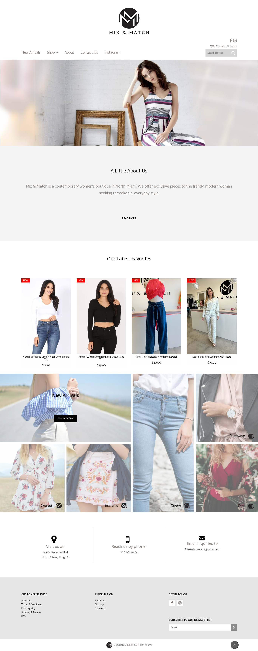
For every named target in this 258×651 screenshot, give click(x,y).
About (69, 52)
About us (25, 601)
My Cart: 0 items (226, 46)
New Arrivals (31, 52)
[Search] (233, 53)
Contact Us (89, 52)
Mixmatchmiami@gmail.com (202, 549)
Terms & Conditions (31, 605)
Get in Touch (178, 594)
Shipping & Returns (31, 613)
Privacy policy (28, 609)
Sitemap (99, 605)
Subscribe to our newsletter (190, 620)
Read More (129, 218)
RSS (23, 617)
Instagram (112, 52)
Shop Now (65, 418)
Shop (51, 52)
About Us (99, 601)
